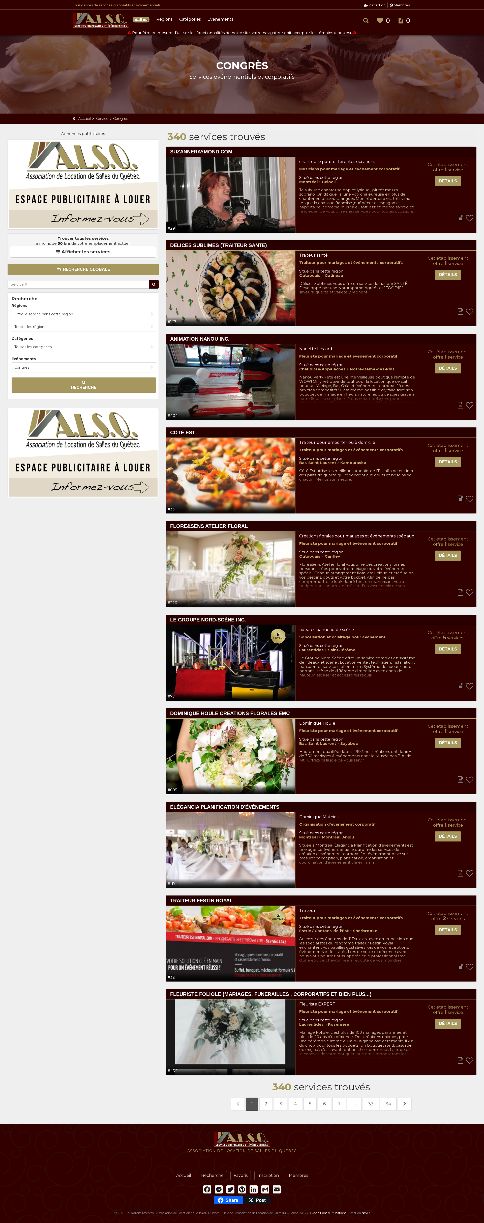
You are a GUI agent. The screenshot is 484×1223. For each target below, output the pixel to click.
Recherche (83, 387)
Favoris (241, 1175)
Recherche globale (86, 269)
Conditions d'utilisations (329, 1213)
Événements (220, 19)
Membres (401, 5)
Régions (164, 19)
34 (388, 1104)
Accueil (183, 1175)
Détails (448, 181)
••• (354, 1104)
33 (371, 1104)
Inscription (376, 5)
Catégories (190, 19)
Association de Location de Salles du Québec (101, 20)
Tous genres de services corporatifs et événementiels (116, 5)
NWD (366, 1213)
